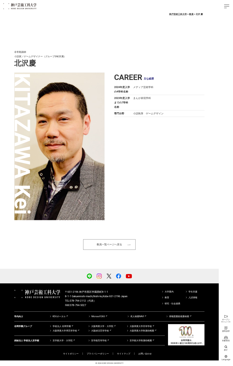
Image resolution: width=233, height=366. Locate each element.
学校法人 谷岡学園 (62, 326)
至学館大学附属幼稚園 (141, 340)
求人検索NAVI (137, 316)
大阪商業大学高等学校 (141, 326)
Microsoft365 (98, 316)
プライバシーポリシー (98, 353)
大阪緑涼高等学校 (100, 330)
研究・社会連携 (172, 303)
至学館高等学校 (99, 340)
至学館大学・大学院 (63, 340)
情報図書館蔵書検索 (179, 316)
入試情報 (192, 297)
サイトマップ (123, 353)
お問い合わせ (145, 353)
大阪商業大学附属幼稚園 (142, 330)
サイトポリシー (71, 353)
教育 (167, 297)
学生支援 (192, 291)
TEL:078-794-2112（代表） (80, 300)
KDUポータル (59, 316)
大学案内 (169, 291)
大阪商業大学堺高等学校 (65, 330)
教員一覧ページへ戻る (109, 244)
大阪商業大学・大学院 (102, 326)
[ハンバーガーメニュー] (226, 6)
